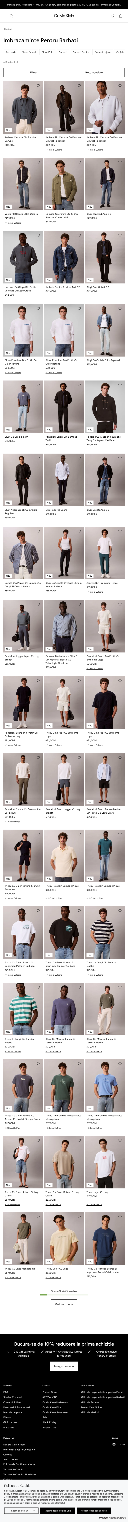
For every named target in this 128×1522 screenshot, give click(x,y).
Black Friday (49, 1422)
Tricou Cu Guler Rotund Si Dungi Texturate (22, 887)
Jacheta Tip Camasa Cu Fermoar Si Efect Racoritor (64, 139)
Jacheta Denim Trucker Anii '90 (63, 287)
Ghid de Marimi (90, 1412)
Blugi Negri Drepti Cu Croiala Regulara (21, 511)
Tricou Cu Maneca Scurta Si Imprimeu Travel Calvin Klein (102, 1270)
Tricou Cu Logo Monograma (20, 1268)
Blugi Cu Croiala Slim (16, 436)
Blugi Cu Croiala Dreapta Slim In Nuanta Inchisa (64, 584)
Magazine (8, 1427)
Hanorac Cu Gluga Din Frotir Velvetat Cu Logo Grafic (20, 289)
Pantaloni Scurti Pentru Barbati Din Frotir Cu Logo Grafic (104, 811)
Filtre (33, 72)
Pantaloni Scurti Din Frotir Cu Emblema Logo (102, 658)
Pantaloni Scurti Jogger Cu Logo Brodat (63, 811)
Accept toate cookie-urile (94, 1510)
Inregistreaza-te (64, 1366)
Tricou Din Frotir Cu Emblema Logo (62, 734)
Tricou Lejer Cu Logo (97, 1192)
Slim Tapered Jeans (56, 509)
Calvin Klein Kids (51, 1407)
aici (79, 1500)
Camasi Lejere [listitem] (103, 52)
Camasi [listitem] (63, 52)
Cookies (7, 1454)
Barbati (8, 28)
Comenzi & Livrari (13, 1402)
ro (118, 1444)
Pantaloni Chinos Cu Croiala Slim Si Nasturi (23, 811)
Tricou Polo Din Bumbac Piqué (62, 885)
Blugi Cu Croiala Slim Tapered (103, 360)
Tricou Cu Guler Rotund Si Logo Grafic (22, 1194)
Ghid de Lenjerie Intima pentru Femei (102, 1392)
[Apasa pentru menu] (9, 16)
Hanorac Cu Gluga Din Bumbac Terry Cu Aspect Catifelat (103, 438)
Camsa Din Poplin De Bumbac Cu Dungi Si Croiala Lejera (23, 584)
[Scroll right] (121, 52)
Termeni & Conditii (13, 1469)
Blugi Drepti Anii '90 (97, 287)
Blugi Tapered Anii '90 (98, 213)
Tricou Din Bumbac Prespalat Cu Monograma (63, 1117)
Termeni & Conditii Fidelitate (19, 1474)
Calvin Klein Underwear (55, 1402)
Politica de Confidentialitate (19, 1464)
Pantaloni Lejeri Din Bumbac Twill (61, 438)
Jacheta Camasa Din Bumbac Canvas (21, 139)
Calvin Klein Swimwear (55, 1412)
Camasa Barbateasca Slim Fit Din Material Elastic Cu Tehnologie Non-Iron (62, 660)
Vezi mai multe (64, 1304)
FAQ (5, 1392)
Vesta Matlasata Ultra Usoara (21, 213)
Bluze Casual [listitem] (29, 52)
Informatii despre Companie (19, 1449)
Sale (44, 1417)
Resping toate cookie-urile (57, 1510)
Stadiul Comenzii (12, 1397)
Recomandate (94, 72)
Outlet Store (49, 1392)
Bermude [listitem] (11, 52)
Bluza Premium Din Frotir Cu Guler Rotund (20, 362)
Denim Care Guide (91, 1407)
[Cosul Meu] (121, 16)
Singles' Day (49, 1427)
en (123, 1444)
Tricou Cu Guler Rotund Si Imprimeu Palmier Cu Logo (19, 964)
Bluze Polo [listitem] (47, 52)
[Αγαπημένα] (113, 16)
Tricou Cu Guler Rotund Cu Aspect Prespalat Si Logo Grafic (22, 1117)
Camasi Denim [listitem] (81, 52)
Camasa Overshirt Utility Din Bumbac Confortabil (62, 215)
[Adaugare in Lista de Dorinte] (38, 85)
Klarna (7, 1417)
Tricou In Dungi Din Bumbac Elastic (101, 964)
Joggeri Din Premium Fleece (102, 582)
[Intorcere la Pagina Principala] (64, 16)
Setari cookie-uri (19, 1510)
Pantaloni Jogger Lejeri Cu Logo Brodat (22, 658)
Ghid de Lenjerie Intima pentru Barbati (103, 1397)
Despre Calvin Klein (14, 1444)
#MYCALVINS (49, 1397)
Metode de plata (12, 1412)
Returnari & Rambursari (16, 1407)
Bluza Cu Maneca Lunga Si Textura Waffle (60, 1040)
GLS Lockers (10, 1422)
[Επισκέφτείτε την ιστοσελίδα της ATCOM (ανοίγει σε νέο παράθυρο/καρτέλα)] (112, 1518)
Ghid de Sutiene (90, 1402)
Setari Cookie (10, 1459)
